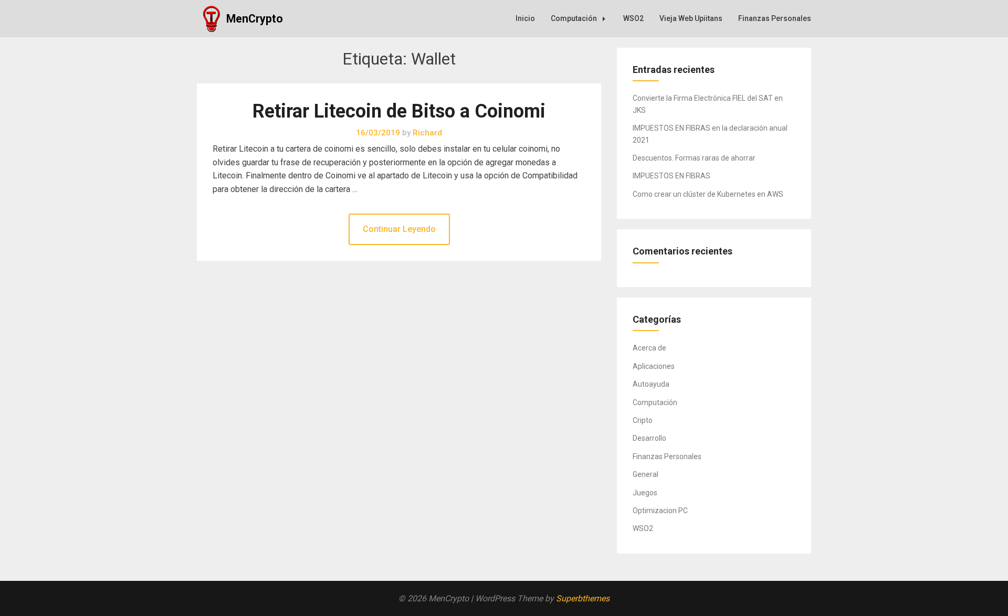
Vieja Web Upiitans (690, 18)
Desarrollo (649, 438)
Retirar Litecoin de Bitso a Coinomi (399, 111)
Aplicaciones (654, 366)
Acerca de (649, 348)
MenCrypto (254, 18)
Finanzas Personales (774, 18)
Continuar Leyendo (399, 229)
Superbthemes (583, 598)
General (645, 474)
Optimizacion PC (660, 510)
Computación (574, 18)
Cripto (643, 420)
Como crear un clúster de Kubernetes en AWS (708, 194)
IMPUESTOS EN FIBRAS (671, 176)
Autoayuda (651, 384)
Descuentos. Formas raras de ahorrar (694, 158)
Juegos (645, 492)
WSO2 (633, 18)
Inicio (525, 18)
